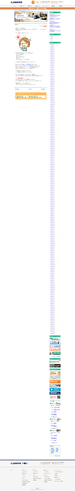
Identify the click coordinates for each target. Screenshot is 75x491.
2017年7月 (51, 231)
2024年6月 (51, 90)
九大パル (45, 475)
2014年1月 (51, 305)
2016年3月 (51, 259)
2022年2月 (51, 139)
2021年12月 (52, 143)
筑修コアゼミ (24, 473)
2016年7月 (51, 252)
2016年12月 (52, 243)
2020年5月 (51, 176)
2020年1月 (51, 183)
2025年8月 (51, 65)
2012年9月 (51, 333)
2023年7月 (51, 109)
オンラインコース (58, 470)
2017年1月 (51, 241)
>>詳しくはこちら (57, 455)
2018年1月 (51, 220)
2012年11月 (52, 329)
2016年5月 (51, 255)
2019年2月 (51, 199)
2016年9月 (51, 248)
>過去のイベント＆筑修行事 (56, 356)
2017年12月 (52, 222)
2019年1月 (51, 201)
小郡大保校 (52, 451)
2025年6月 (51, 69)
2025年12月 (52, 58)
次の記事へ (43, 89)
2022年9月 (51, 127)
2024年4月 (51, 93)
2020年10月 (52, 167)
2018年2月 (51, 218)
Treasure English (25, 480)
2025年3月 (51, 74)
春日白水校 (52, 449)
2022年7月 (51, 130)
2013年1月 (51, 326)
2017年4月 (51, 236)
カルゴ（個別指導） (54, 411)
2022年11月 (52, 123)
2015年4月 (51, 278)
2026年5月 (51, 49)
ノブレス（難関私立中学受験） (55, 409)
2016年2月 (51, 261)
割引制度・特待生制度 (26, 481)
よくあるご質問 (37, 2)
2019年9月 (51, 187)
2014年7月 (51, 294)
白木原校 (57, 449)
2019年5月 (51, 194)
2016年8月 (51, 250)
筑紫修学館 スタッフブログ (26, 10)
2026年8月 (51, 44)
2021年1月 (51, 162)
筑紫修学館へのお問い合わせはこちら (37, 96)
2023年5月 (51, 113)
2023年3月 (51, 116)
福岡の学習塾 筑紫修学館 (16, 2)
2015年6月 (51, 275)
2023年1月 (51, 120)
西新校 (57, 451)
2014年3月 (51, 301)
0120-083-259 (46, 463)
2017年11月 (52, 224)
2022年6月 (51, 132)
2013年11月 (52, 308)
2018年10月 (52, 206)
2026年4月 (51, 51)
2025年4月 (51, 72)
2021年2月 (51, 160)
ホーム (12, 470)
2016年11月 (52, 245)
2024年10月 (52, 83)
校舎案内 (56, 475)
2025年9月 (51, 63)
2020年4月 (51, 178)
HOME (30, 89)
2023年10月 (52, 104)
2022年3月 (51, 137)
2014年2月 (51, 303)
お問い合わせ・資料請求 (59, 481)
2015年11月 (52, 266)
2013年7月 (51, 315)
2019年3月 (51, 197)
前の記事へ (17, 89)
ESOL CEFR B (46, 476)
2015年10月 (52, 268)
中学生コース (55, 419)
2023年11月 (52, 102)
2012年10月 (52, 331)
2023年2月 (51, 118)
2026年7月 (51, 46)
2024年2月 (51, 97)
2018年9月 (51, 208)
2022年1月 (51, 141)
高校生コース (55, 430)
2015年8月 (51, 271)
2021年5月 (51, 155)
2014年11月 (52, 287)
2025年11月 (52, 60)
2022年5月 (51, 134)
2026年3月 (51, 53)
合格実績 (56, 473)
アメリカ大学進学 (53, 440)
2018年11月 (52, 204)
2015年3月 (51, 280)
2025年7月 (51, 67)
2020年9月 (51, 169)
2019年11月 (52, 185)
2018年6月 (51, 211)
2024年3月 (51, 95)
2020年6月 (51, 174)
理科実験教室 (24, 483)
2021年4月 (51, 157)
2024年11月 (52, 81)
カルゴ (23, 478)
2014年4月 (51, 299)
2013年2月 (51, 324)
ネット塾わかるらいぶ (54, 416)
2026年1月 (51, 56)
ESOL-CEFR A (35, 476)
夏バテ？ (17, 24)
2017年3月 (51, 238)
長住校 (57, 448)
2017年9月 (51, 227)
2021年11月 (52, 144)
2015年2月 (51, 282)
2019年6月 (51, 192)
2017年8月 (51, 229)
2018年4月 (51, 215)
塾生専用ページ (57, 477)
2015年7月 (51, 273)
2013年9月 (51, 312)
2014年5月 (51, 298)
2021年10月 (52, 146)
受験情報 (23, 485)
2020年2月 (51, 181)
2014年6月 (51, 296)
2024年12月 (52, 79)
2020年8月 (51, 171)
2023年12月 (52, 100)
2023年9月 (51, 106)
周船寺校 (52, 452)
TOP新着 (51, 36)
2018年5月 (51, 213)
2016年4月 (51, 257)
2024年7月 (51, 88)
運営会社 (37, 488)
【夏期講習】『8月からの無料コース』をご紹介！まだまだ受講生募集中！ (55, 27)
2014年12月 (52, 285)
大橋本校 (52, 448)
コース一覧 (24, 471)
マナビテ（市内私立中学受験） (55, 407)
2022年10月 (52, 125)
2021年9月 (51, 148)
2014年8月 (51, 292)
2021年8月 (51, 150)
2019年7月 (51, 190)
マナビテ (23, 475)
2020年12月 (52, 164)
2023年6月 (51, 111)
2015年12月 (52, 264)
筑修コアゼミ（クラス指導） (55, 421)
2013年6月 (51, 317)
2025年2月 (51, 76)
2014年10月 (52, 289)
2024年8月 (51, 86)
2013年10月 (52, 310)
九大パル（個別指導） (54, 435)
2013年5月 (51, 319)
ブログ (51, 39)
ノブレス (23, 476)
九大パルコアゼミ (47, 473)
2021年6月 (51, 153)
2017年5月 (51, 234)
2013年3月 (51, 322)
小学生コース (55, 403)
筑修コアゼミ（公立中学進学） (55, 405)
